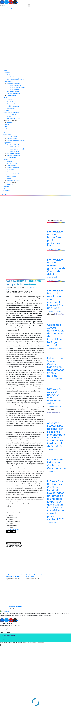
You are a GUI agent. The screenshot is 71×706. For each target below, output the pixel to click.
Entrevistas (11, 108)
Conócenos (7, 73)
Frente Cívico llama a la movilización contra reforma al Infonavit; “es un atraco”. (55, 299)
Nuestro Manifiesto (13, 94)
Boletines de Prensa (13, 119)
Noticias (9, 100)
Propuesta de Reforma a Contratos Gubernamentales (58, 464)
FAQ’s (5, 127)
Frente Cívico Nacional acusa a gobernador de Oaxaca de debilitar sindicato (56, 268)
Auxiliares (10, 123)
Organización (7, 81)
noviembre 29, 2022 (55, 348)
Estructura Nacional (13, 92)
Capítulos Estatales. (13, 83)
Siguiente (16, 543)
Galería (6, 110)
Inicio (5, 71)
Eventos (6, 125)
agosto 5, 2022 (53, 522)
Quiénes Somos (12, 75)
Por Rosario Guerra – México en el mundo (35, 575)
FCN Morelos (14, 89)
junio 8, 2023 (52, 450)
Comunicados (11, 104)
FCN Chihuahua (15, 85)
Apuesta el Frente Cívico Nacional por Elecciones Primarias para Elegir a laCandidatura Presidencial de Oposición (56, 434)
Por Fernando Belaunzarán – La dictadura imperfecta (15, 575)
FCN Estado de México (17, 87)
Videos (9, 116)
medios (8, 290)
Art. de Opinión (35, 287)
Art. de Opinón (12, 102)
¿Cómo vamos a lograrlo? (16, 79)
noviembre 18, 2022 (54, 407)
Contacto (6, 129)
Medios (5, 98)
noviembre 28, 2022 (55, 379)
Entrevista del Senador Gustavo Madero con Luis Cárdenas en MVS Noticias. (55, 367)
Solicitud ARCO (6, 640)
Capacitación (11, 96)
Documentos (11, 114)
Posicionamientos (13, 106)
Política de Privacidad (8, 636)
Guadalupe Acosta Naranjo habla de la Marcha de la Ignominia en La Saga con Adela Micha (56, 335)
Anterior (10, 543)
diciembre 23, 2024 (54, 249)
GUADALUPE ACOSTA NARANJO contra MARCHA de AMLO (54, 396)
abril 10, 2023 (52, 471)
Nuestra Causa (12, 77)
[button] (12, 530)
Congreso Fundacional (11, 112)
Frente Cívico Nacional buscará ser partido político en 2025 (55, 239)
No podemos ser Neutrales (14, 606)
